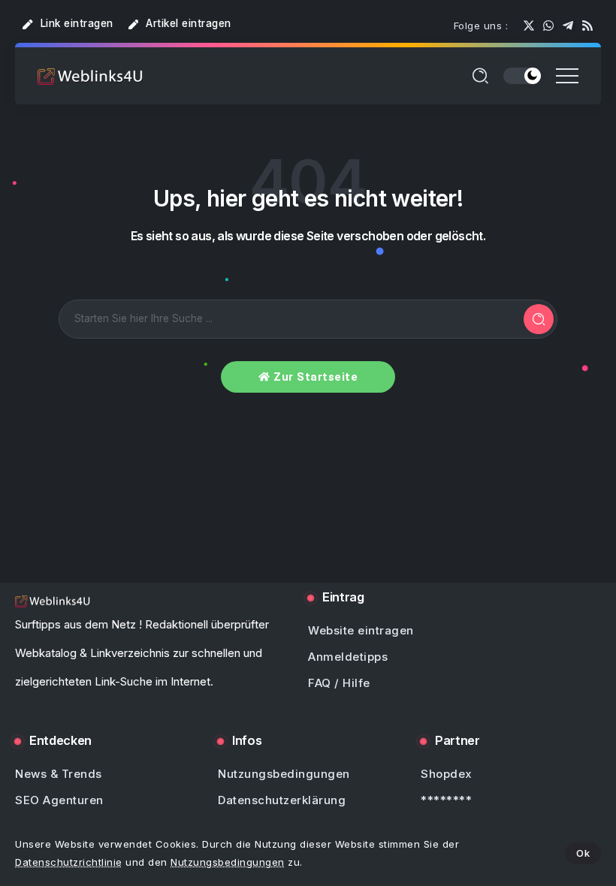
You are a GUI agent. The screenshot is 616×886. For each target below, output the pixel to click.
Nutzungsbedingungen (228, 862)
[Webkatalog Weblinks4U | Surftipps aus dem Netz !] (90, 75)
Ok (583, 853)
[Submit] (539, 319)
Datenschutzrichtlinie (68, 862)
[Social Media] (529, 26)
